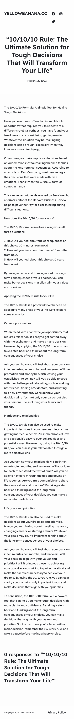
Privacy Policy (56, 712)
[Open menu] (53, 5)
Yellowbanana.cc (25, 13)
